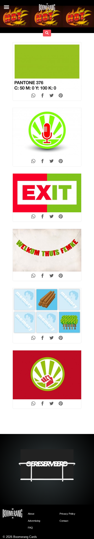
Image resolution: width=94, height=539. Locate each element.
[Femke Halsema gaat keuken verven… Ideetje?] (47, 66)
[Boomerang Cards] (47, 8)
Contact (64, 520)
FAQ (30, 527)
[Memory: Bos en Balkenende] (47, 311)
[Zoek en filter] (47, 33)
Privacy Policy (67, 513)
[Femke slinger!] (47, 250)
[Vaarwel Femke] (47, 193)
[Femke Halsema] (47, 132)
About (31, 513)
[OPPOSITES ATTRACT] (47, 374)
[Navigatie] (6, 7)
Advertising (34, 520)
